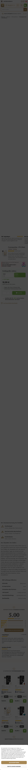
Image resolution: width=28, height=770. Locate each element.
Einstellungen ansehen (14, 766)
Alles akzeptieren (14, 762)
